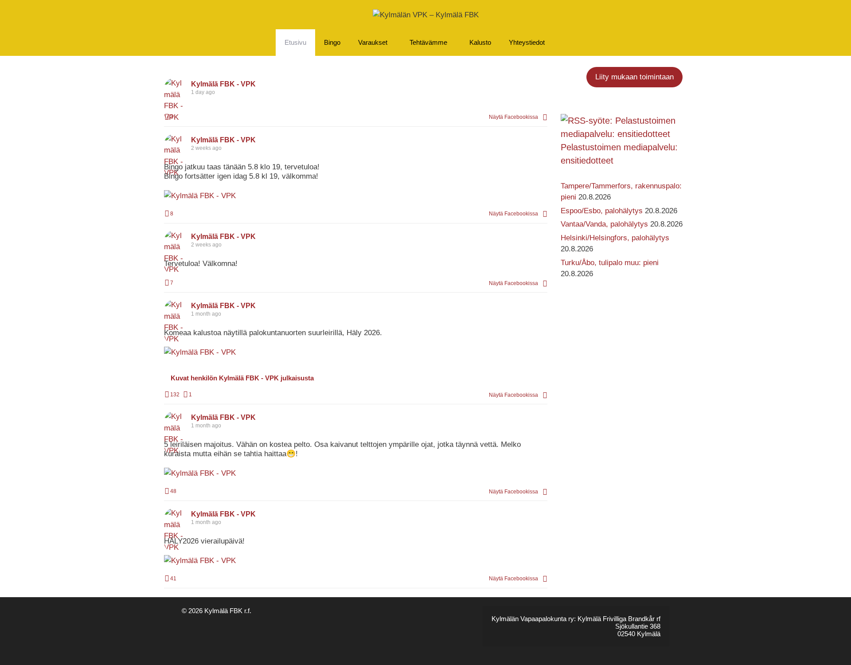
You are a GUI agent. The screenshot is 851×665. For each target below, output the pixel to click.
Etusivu (295, 42)
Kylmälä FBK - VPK (223, 84)
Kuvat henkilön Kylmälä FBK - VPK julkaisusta (242, 378)
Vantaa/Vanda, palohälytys (604, 224)
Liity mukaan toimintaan (634, 77)
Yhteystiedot (527, 42)
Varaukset (372, 42)
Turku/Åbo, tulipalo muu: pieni (610, 262)
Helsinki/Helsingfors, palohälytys (615, 238)
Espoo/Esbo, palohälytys (602, 211)
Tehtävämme (428, 42)
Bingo (332, 42)
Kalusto (480, 42)
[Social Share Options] (545, 117)
